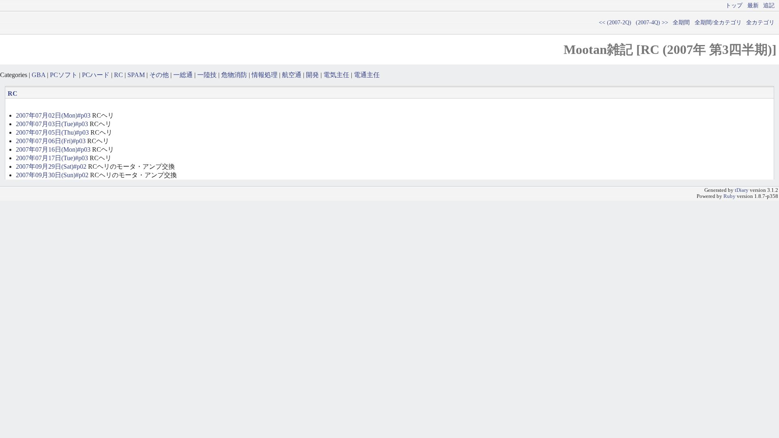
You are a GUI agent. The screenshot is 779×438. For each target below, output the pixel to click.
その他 (159, 74)
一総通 (183, 74)
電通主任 (367, 74)
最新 (753, 5)
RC (118, 74)
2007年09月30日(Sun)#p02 (52, 175)
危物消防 (234, 74)
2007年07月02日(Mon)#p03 (53, 115)
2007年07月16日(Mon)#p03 (53, 149)
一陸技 (207, 74)
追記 (769, 5)
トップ (733, 5)
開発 (312, 74)
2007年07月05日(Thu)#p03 (52, 132)
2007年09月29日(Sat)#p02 (51, 166)
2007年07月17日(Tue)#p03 (52, 158)
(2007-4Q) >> (652, 22)
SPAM (136, 74)
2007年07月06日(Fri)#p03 (51, 140)
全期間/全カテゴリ (718, 22)
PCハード (96, 74)
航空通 (291, 74)
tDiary (742, 190)
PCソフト (63, 74)
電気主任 (336, 74)
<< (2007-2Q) (615, 22)
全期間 (681, 22)
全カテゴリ (760, 22)
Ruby (729, 196)
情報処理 (265, 74)
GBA (38, 74)
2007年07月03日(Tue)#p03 (52, 123)
